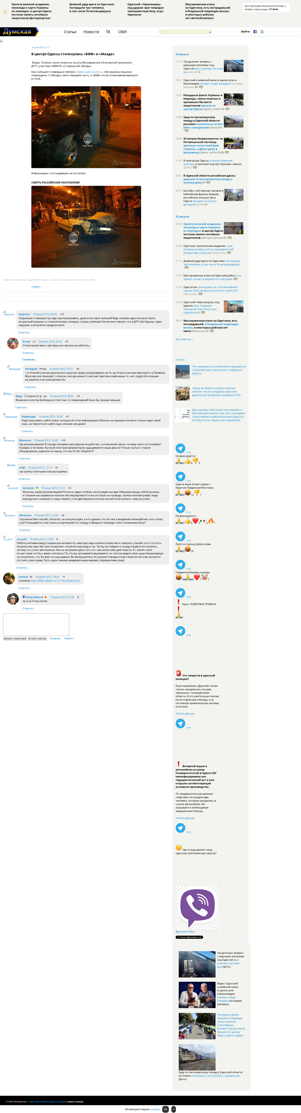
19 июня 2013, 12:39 (41, 539)
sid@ (22, 467)
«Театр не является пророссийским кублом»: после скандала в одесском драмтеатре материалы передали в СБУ (216, 391)
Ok (165, 1109)
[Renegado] (14, 369)
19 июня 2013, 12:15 (53, 488)
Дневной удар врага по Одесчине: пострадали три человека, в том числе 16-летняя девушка (92, 8)
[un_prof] (8, 539)
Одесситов (190, 287)
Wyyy (19, 396)
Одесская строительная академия (204, 246)
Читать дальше (185, 713)
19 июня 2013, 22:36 (62, 597)
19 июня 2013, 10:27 (61, 369)
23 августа (182, 54)
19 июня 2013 (37, 47)
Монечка (25, 440)
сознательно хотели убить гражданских (203, 125)
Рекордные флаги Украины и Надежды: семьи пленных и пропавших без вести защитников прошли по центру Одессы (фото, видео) (231, 1025)
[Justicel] (9, 583)
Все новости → (185, 339)
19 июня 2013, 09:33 (45, 314)
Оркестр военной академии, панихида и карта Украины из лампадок (202, 227)
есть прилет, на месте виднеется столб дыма (212, 277)
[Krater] (13, 348)
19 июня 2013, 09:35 (50, 341)
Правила (55, 638)
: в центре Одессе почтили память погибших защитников (203, 234)
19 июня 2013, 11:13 (40, 467)
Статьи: (180, 359)
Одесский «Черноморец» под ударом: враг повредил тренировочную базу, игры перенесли (145, 9)
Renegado (31, 369)
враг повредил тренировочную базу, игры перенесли (200, 309)
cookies (155, 1109)
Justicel (23, 576)
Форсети (24, 314)
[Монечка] (9, 440)
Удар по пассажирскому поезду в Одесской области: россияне (201, 120)
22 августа (182, 216)
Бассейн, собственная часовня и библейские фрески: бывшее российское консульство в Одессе (203, 196)
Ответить (24, 332)
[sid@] (11, 465)
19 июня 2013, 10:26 (51, 416)
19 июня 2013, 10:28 (46, 440)
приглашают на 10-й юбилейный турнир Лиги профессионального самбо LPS (210, 288)
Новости (91, 32)
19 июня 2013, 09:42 (62, 396)
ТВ (108, 32)
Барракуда (29, 416)
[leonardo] (13, 488)
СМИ (122, 32)
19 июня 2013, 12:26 (46, 515)
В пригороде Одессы (196, 160)
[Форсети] (9, 314)
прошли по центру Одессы (199, 107)
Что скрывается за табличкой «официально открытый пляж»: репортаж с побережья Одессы (219, 370)
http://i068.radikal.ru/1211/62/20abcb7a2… (56, 580)
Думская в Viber (185, 931)
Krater (27, 341)
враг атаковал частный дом (203, 70)
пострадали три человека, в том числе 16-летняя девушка (211, 262)
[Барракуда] (10, 416)
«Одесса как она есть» (89, 72)
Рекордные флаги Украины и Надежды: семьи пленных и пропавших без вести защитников (202, 100)
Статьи (70, 32)
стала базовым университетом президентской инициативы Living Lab (208, 249)
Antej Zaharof (34, 597)
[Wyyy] (7, 393)
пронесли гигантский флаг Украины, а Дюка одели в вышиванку (201, 149)
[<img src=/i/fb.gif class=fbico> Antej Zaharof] (13, 604)
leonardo (28, 488)
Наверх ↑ (36, 286)
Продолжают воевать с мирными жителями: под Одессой (198, 65)
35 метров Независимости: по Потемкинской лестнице (203, 140)
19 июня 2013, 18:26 (47, 576)
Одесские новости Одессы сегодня (47, 1101)
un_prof (21, 539)
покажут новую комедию (215, 83)
